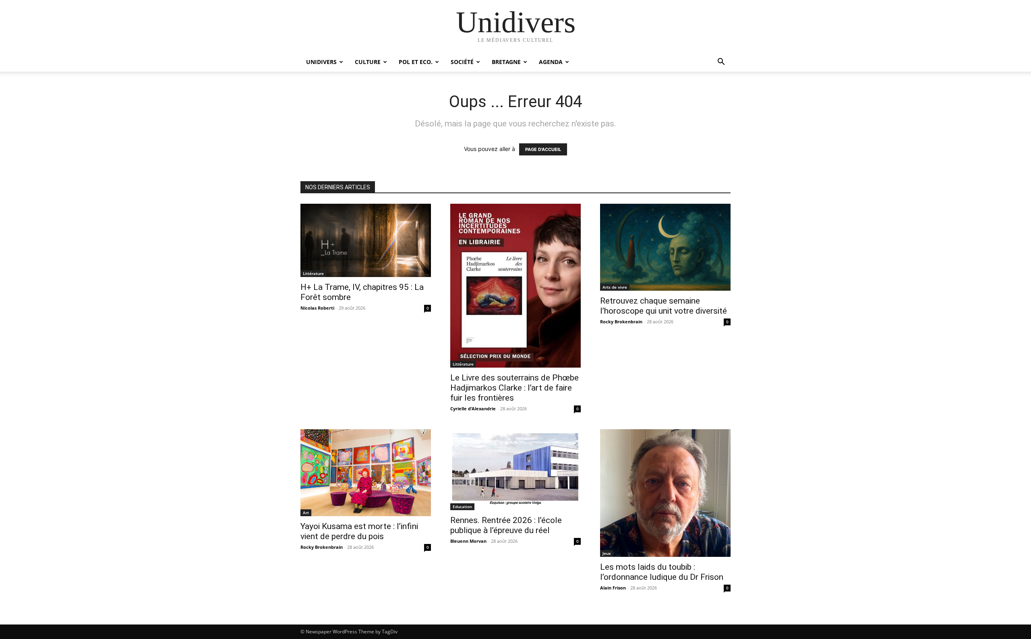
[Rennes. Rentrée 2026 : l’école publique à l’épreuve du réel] (515, 469)
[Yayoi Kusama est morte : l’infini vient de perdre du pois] (365, 472)
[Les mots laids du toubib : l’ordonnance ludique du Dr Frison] (665, 493)
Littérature (313, 273)
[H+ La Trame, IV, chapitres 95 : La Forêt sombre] (365, 240)
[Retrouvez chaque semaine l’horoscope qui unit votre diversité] (665, 247)
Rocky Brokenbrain (621, 321)
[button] (721, 62)
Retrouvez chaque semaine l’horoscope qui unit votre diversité (663, 306)
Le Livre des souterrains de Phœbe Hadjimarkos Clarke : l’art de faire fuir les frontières (514, 388)
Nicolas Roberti (317, 308)
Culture (368, 62)
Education (462, 506)
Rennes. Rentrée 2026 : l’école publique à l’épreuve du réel (506, 525)
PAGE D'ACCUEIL (543, 149)
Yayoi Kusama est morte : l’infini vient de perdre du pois (359, 531)
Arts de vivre (614, 287)
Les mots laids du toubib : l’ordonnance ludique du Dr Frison (661, 572)
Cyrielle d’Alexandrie (473, 408)
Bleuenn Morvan (468, 541)
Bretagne (506, 62)
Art (306, 512)
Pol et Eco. (416, 62)
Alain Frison (613, 588)
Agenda (551, 62)
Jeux (606, 553)
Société (462, 62)
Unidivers (321, 62)
